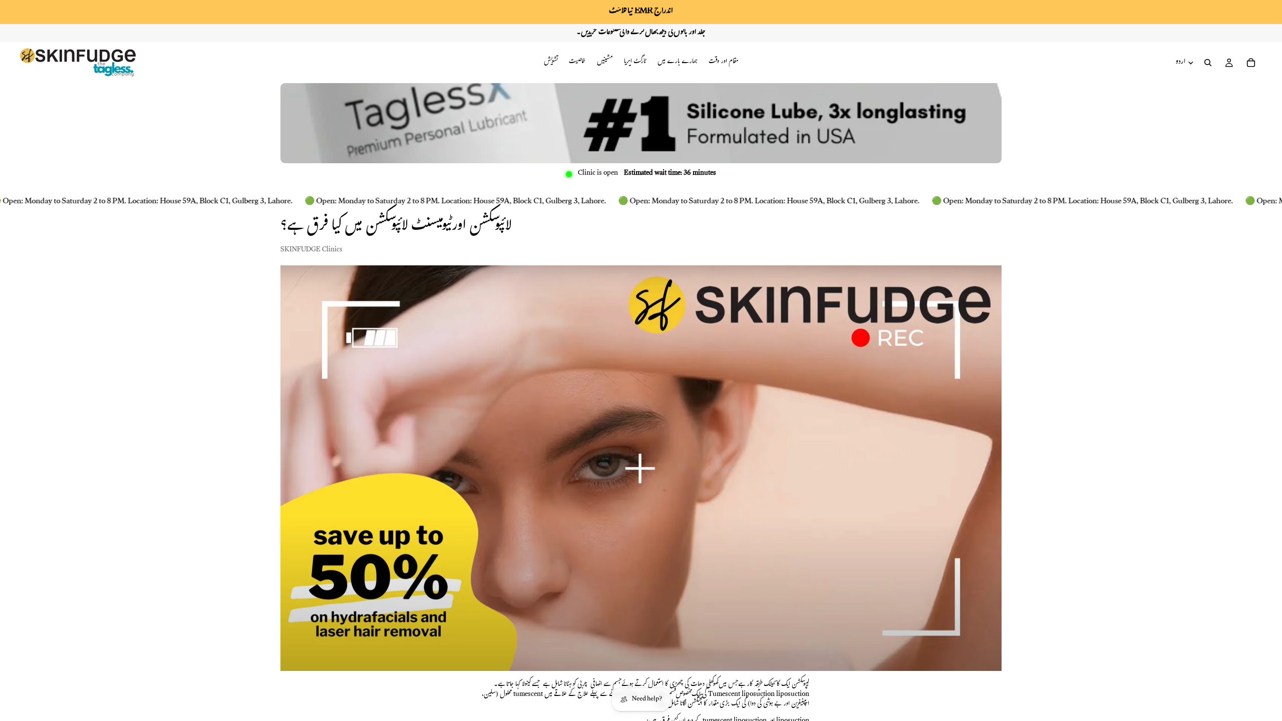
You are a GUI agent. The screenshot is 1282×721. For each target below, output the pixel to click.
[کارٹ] (1251, 63)
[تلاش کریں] (1208, 63)
